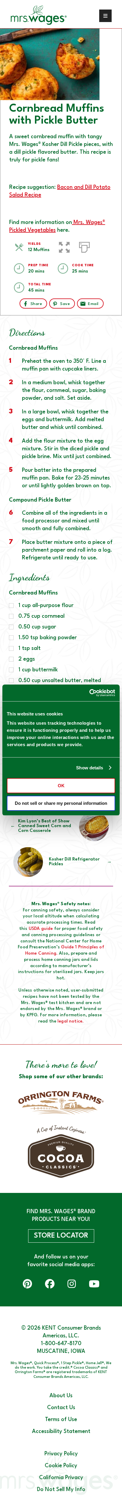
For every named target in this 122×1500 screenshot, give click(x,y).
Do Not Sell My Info (61, 1489)
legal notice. (70, 1021)
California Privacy (61, 1477)
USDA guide (41, 929)
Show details (89, 767)
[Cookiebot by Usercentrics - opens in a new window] (89, 693)
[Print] (84, 246)
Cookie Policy (61, 1465)
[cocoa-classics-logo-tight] (61, 1151)
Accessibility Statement (61, 1431)
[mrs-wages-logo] (45, 15)
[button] (64, 246)
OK (61, 785)
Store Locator (61, 1235)
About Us (61, 1395)
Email (93, 304)
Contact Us (61, 1407)
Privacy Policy (61, 1454)
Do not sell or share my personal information (61, 803)
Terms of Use (61, 1419)
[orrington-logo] (61, 1103)
